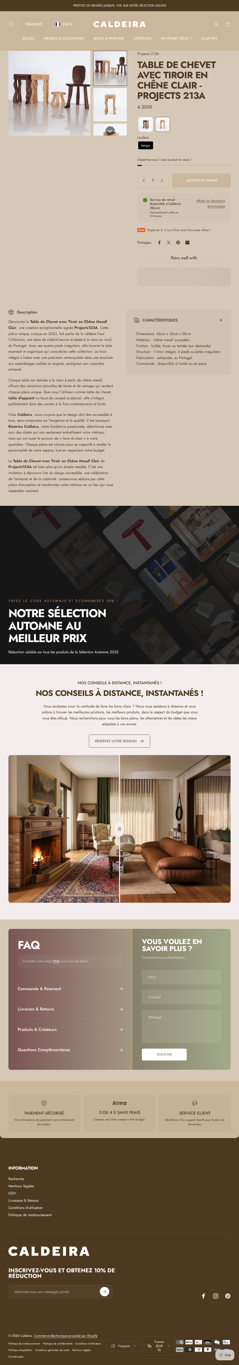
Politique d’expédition (20, 1350)
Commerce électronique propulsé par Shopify (66, 1335)
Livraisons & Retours (23, 1200)
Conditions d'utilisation (25, 1208)
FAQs (56, 961)
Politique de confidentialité (58, 1343)
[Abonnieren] (104, 1291)
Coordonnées (16, 1356)
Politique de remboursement (30, 1215)
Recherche (16, 1179)
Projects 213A (148, 53)
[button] (110, 68)
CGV (12, 1193)
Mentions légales (21, 1186)
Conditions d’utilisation (88, 1343)
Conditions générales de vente (52, 1350)
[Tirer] (119, 829)
